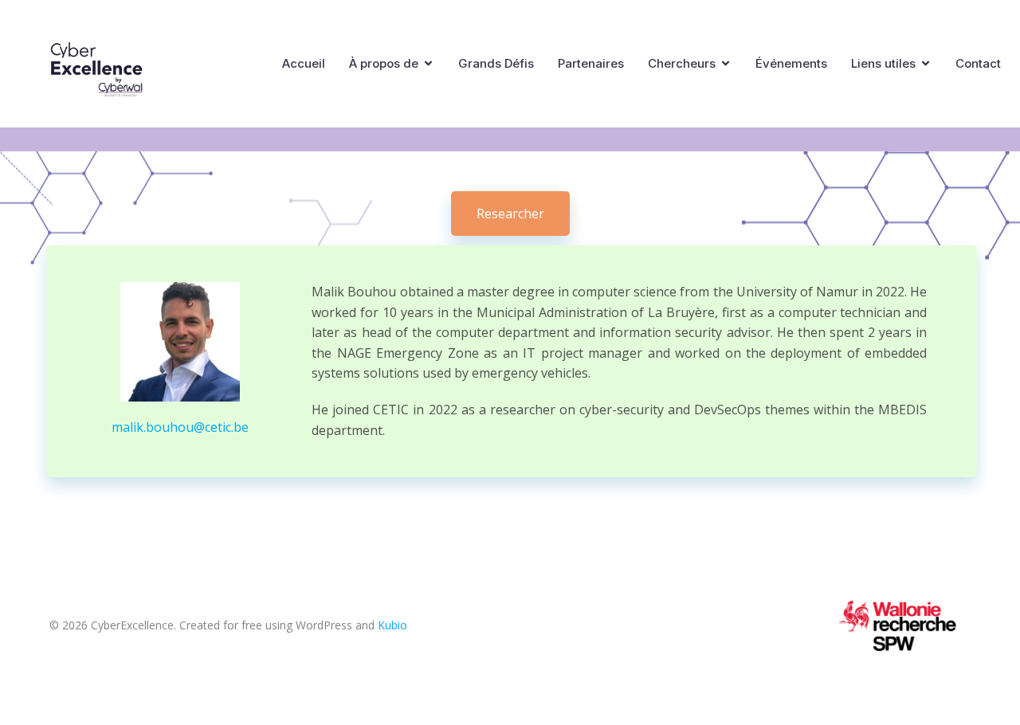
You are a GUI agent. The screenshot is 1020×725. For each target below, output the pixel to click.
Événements (791, 63)
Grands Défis (496, 63)
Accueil (303, 63)
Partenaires (591, 63)
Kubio (392, 625)
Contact (978, 63)
